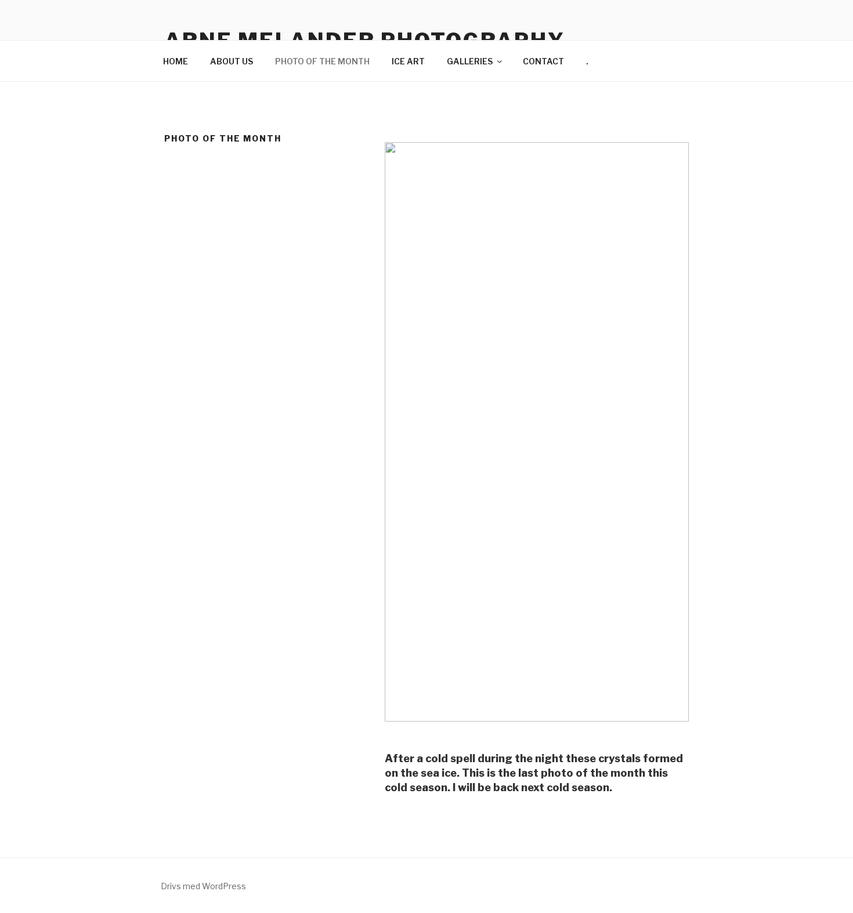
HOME (175, 61)
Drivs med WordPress (203, 886)
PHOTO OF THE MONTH (322, 61)
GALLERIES (470, 61)
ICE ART (408, 61)
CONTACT (543, 61)
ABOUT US (231, 61)
